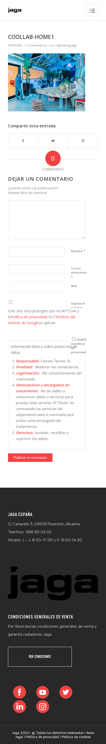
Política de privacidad (28, 316)
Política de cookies (76, 737)
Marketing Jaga (67, 45)
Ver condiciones (40, 657)
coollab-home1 (31, 36)
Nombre (78, 251)
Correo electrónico (79, 272)
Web (74, 286)
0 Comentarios (36, 45)
